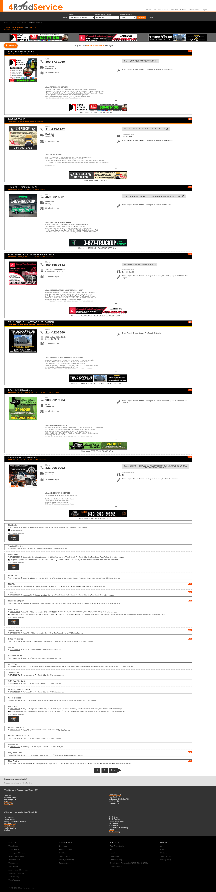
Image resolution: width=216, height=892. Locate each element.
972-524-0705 (15, 527)
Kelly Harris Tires (15, 752)
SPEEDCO (12, 575)
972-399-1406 (15, 738)
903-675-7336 (15, 747)
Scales (7, 830)
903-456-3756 (15, 586)
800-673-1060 (55, 61)
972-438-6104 (15, 683)
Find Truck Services (160, 10)
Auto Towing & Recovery (118, 828)
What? (71, 14)
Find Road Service (117, 846)
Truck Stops (113, 817)
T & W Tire (12, 592)
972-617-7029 (15, 641)
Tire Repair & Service (16, 853)
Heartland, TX (114, 797)
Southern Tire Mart (15, 630)
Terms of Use (165, 856)
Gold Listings (64, 853)
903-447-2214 (15, 548)
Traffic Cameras (194, 10)
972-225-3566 (15, 730)
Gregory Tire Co (14, 744)
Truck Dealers (9, 826)
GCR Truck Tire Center (17, 681)
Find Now (141, 17)
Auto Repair (113, 825)
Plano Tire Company (16, 600)
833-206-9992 (55, 467)
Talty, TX (7, 795)
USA (12, 23)
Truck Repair (9, 817)
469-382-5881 (55, 197)
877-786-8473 (15, 633)
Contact (163, 849)
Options (151, 17)
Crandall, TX (114, 803)
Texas (18, 23)
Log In (204, 10)
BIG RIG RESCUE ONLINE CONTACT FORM (144, 129)
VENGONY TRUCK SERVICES (22, 457)
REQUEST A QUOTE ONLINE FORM (138, 264)
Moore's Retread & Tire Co (18, 735)
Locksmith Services (116, 821)
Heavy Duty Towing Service (15, 822)
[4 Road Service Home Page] (36, 6)
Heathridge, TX (115, 795)
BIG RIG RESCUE (16, 119)
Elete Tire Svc (13, 761)
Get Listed (174, 10)
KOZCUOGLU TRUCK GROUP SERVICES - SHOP (31, 254)
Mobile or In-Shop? (126, 14)
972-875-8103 (15, 612)
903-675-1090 (15, 755)
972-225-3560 (15, 557)
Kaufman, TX (114, 801)
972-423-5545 (15, 603)
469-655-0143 (55, 264)
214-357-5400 (15, 650)
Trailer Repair (9, 819)
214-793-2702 (55, 129)
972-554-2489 (15, 666)
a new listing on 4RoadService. (18, 783)
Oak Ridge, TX (10, 799)
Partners (183, 10)
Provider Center (65, 863)
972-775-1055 (15, 763)
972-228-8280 (15, 595)
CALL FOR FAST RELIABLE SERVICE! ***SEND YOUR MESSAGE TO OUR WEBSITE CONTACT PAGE (155, 467)
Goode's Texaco (14, 697)
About (162, 846)
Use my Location (106, 14)
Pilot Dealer (12, 525)
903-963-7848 (15, 700)
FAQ (111, 849)
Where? (103, 14)
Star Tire (11, 647)
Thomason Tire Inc (15, 672)
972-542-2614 (15, 692)
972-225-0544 (15, 578)
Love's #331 (13, 554)
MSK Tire (11, 584)
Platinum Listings (65, 849)
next (113, 770)
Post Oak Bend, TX (12, 797)
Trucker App (114, 856)
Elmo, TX (8, 802)
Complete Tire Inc (15, 655)
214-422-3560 (55, 332)
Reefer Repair (10, 824)
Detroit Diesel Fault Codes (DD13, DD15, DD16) (129, 863)
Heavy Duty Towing (16, 856)
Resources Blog (116, 860)
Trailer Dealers (10, 828)
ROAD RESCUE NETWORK (21, 51)
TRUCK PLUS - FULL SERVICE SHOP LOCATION (31, 322)
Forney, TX (8, 804)
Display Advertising (66, 860)
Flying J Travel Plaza (16, 727)
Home (6, 23)
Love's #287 (13, 706)
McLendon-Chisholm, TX (118, 799)
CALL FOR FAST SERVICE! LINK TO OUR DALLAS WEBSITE (152, 196)
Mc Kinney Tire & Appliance (19, 689)
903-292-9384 (55, 400)
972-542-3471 (15, 675)
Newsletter (114, 853)
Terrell (24, 23)
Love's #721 (13, 609)
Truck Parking (114, 832)
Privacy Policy (165, 860)
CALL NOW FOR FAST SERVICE (139, 61)
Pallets (111, 830)
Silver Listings (64, 856)
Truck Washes (114, 819)
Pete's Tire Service (15, 639)
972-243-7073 (15, 658)
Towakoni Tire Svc (15, 546)
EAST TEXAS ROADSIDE (20, 389)
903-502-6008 (15, 709)
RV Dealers (113, 823)
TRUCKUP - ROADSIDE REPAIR (23, 186)
